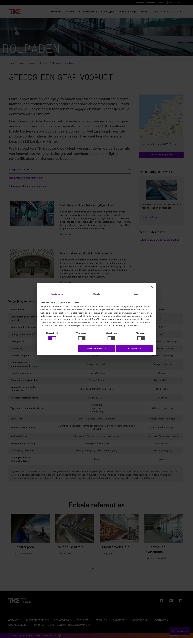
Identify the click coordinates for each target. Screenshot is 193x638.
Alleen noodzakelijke (96, 348)
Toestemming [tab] (57, 294)
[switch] (81, 338)
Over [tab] (136, 294)
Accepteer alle (134, 348)
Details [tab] (96, 294)
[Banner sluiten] (152, 287)
